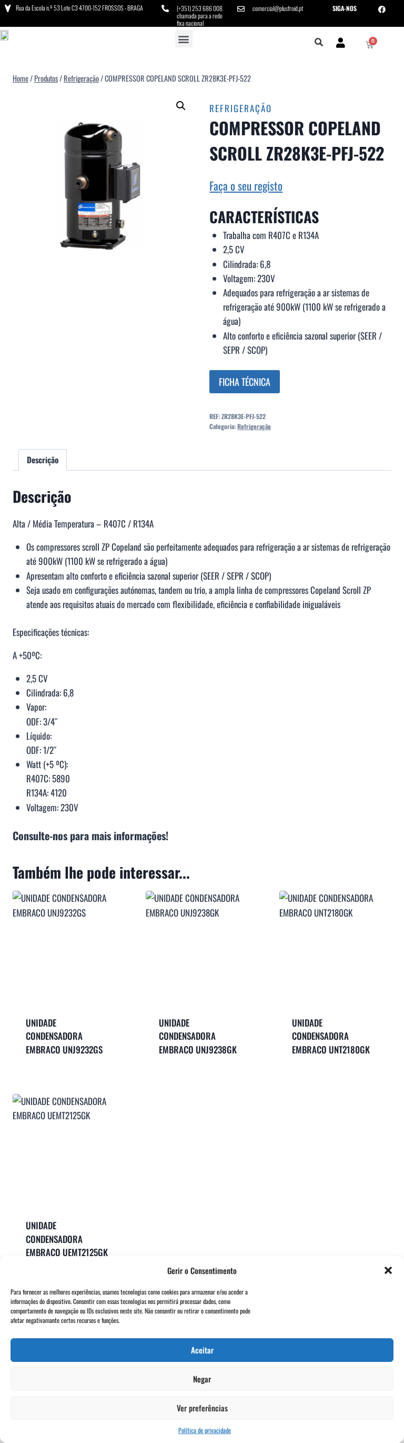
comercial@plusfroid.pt (277, 8)
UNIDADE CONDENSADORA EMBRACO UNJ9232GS (64, 1036)
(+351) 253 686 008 (200, 8)
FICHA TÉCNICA (244, 382)
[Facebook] (382, 9)
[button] (388, 1270)
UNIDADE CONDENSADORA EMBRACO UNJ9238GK (198, 1036)
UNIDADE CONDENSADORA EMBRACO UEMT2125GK (67, 1239)
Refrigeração (240, 108)
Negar (202, 1379)
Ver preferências (202, 1408)
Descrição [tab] (42, 459)
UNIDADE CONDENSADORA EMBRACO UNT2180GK (331, 1036)
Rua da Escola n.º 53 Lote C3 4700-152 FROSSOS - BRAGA (79, 7)
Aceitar (202, 1350)
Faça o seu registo (245, 185)
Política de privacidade (204, 1430)
